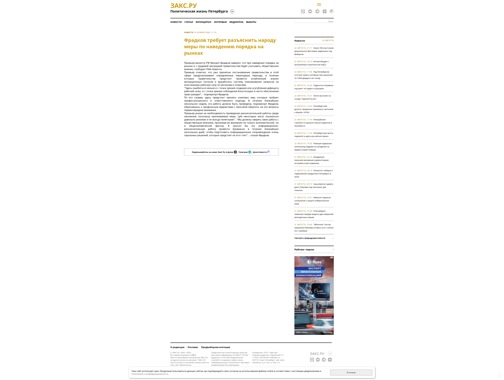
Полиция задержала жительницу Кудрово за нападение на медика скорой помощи (313, 146)
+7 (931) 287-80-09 (260, 357)
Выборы (251, 21)
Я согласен (351, 373)
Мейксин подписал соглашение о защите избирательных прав (312, 200)
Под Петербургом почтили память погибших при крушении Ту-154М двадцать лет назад (313, 75)
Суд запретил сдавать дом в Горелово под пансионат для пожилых (313, 187)
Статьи (188, 21)
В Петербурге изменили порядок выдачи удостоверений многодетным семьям (313, 214)
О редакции (177, 347)
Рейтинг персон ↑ (314, 249)
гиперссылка (200, 362)
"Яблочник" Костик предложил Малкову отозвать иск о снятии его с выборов (314, 227)
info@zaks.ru (274, 357)
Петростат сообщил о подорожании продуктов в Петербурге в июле (313, 173)
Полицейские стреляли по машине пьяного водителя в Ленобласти (313, 122)
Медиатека (236, 21)
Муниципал (203, 21)
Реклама (193, 347)
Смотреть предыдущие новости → (314, 238)
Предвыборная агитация (215, 347)
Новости (176, 21)
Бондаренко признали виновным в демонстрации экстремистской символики (311, 160)
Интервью (220, 21)
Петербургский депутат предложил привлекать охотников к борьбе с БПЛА (313, 109)
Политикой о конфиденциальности (150, 374)
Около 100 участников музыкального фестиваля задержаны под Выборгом (314, 51)
